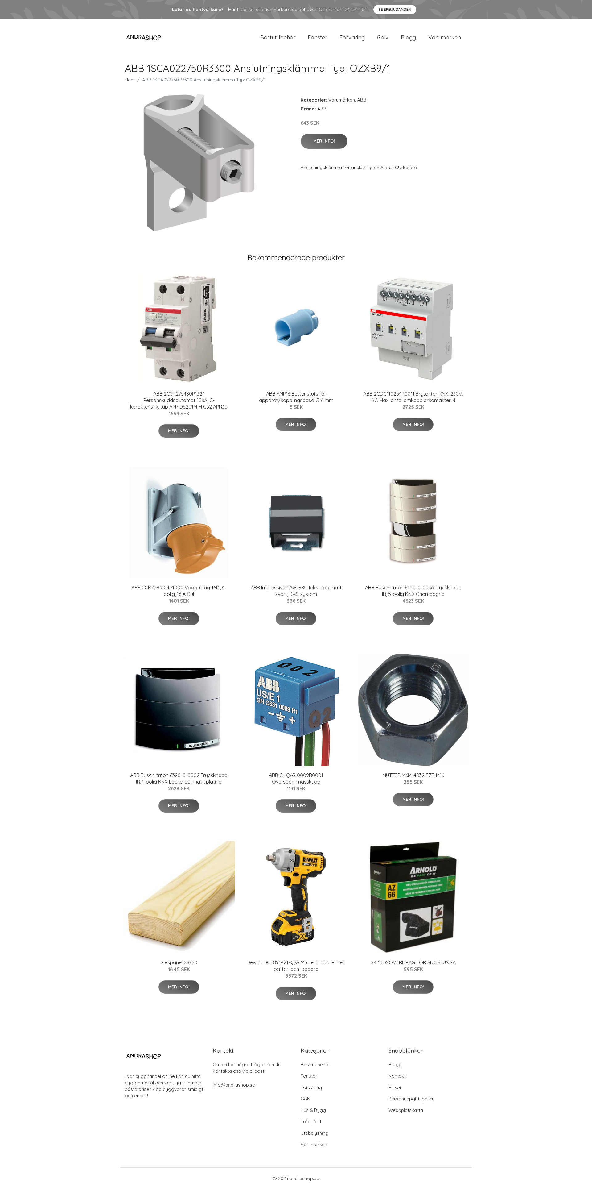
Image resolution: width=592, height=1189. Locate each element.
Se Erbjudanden (394, 9)
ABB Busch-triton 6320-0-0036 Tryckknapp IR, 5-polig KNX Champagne (413, 590)
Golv (382, 37)
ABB (361, 100)
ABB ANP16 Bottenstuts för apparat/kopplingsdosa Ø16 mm (296, 397)
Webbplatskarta (405, 1110)
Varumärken (444, 37)
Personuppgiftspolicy (411, 1099)
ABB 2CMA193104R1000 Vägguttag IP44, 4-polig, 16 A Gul (178, 590)
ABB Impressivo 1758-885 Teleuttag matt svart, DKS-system (296, 590)
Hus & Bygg (313, 1110)
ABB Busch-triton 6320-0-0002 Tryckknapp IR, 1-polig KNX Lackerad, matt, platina (179, 778)
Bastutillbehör (277, 37)
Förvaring (352, 37)
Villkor (395, 1087)
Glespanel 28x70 (178, 962)
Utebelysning (314, 1133)
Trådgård (311, 1122)
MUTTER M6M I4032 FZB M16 (413, 775)
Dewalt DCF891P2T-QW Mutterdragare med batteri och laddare (296, 965)
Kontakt (396, 1076)
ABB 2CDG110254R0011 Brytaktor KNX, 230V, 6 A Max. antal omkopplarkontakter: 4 (413, 397)
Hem (130, 80)
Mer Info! (324, 141)
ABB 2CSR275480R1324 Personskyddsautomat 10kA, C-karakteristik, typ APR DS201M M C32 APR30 (179, 400)
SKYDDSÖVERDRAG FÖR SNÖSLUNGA (413, 962)
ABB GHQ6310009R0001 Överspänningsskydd (296, 778)
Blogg (408, 37)
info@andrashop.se (234, 1085)
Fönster (317, 37)
